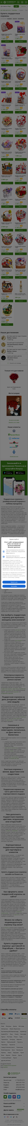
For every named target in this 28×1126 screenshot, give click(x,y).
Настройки (14, 586)
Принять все (14, 582)
